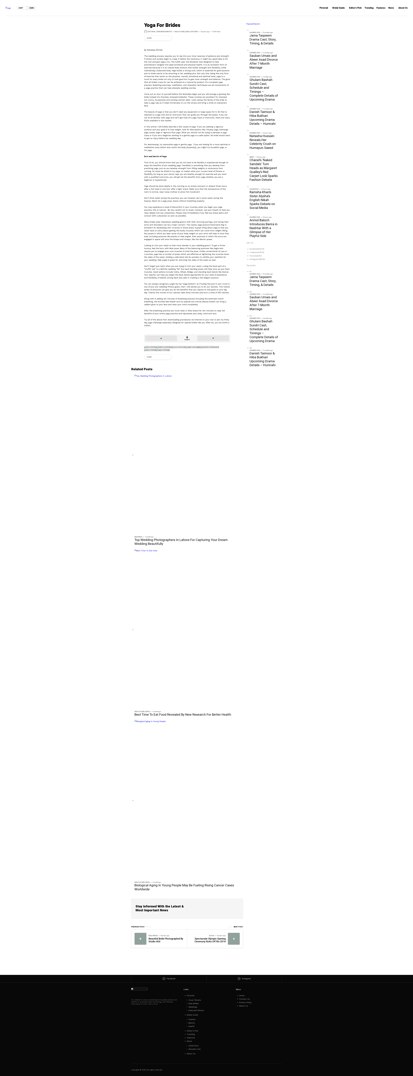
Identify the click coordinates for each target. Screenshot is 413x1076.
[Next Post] (234, 939)
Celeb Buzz (254, 189)
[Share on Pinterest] (161, 38)
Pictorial (190, 995)
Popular (249, 24)
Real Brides (153, 936)
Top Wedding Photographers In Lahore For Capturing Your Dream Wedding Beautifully (181, 542)
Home (241, 995)
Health (191, 1026)
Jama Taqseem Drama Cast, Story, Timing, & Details (263, 39)
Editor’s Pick (192, 1031)
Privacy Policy (245, 1002)
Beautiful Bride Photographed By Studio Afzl (166, 940)
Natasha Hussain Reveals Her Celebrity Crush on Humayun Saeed (263, 142)
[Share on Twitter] (158, 38)
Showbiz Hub (255, 32)
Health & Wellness (182, 32)
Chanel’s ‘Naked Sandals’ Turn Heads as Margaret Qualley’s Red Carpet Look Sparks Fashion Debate (264, 170)
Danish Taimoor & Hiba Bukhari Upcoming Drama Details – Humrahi (263, 118)
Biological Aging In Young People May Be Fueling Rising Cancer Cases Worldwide (184, 887)
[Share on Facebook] (154, 38)
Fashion (192, 1019)
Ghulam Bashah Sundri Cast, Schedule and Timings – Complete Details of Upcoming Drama (264, 90)
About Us (191, 1053)
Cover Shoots (194, 1000)
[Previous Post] (140, 939)
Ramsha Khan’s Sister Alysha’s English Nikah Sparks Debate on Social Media (262, 200)
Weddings (138, 537)
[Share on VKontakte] (165, 38)
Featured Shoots (196, 1010)
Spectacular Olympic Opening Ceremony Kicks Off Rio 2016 (210, 940)
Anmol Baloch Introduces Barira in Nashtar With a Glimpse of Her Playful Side (263, 228)
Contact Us (244, 999)
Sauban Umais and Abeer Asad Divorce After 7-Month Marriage (264, 61)
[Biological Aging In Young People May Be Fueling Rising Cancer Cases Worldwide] (187, 800)
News (252, 157)
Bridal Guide (192, 1015)
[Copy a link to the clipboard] (169, 38)
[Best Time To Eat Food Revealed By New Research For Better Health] (187, 629)
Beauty (191, 1023)
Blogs (211, 936)
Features (194, 32)
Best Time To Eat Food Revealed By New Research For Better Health (182, 714)
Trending (191, 1034)
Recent (256, 24)
